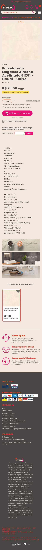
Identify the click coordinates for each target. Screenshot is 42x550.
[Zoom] (21, 41)
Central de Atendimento (22, 1)
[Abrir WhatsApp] (36, 544)
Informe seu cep (7, 133)
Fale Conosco (7, 445)
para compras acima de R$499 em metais (21, 20)
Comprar (17, 113)
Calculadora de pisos (33, 101)
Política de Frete (7, 416)
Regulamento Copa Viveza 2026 (13, 421)
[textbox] (18, 12)
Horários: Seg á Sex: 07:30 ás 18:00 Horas (16, 442)
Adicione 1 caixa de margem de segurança (18, 107)
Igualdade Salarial (8, 426)
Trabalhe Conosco (8, 413)
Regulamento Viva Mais (10, 424)
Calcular (29, 133)
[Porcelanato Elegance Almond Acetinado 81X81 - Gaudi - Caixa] (11, 298)
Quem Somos (7, 411)
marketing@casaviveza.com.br (13, 440)
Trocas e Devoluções (9, 418)
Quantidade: (6, 97)
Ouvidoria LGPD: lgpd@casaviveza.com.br (16, 429)
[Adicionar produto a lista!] (18, 291)
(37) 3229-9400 (7, 437)
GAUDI (4, 65)
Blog (3, 408)
